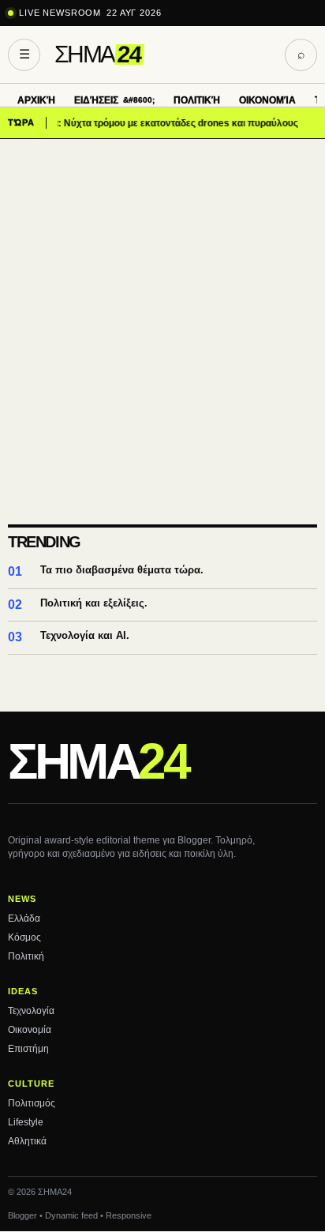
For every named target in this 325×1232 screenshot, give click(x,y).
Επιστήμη (28, 1048)
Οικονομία (267, 100)
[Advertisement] (162, 309)
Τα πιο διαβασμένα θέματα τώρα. (122, 570)
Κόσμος (24, 937)
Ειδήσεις (96, 100)
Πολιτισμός (31, 1103)
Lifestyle (25, 1122)
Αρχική (36, 100)
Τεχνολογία (31, 1010)
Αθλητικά (27, 1141)
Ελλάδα (24, 918)
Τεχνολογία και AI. (84, 635)
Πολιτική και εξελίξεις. (94, 603)
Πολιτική (197, 100)
